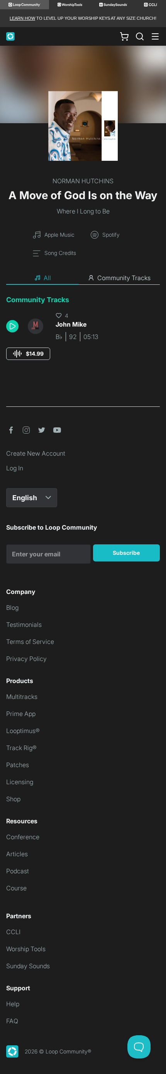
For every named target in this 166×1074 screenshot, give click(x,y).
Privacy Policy (26, 659)
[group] (28, 354)
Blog (12, 607)
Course (16, 888)
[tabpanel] (83, 334)
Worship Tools (26, 949)
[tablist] (83, 278)
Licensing (19, 782)
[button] (14, 326)
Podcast (17, 871)
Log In (14, 468)
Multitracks (21, 697)
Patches (17, 765)
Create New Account (35, 453)
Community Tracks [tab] (124, 278)
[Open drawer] (155, 36)
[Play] (12, 326)
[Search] (139, 36)
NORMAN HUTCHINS (83, 181)
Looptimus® (23, 731)
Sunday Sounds (28, 966)
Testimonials (24, 624)
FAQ (12, 1021)
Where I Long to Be (83, 211)
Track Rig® (21, 748)
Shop (13, 799)
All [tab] (47, 278)
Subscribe (126, 552)
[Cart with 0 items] (124, 36)
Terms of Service (30, 641)
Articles (17, 854)
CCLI (13, 932)
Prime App (21, 714)
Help (12, 1004)
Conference (22, 837)
